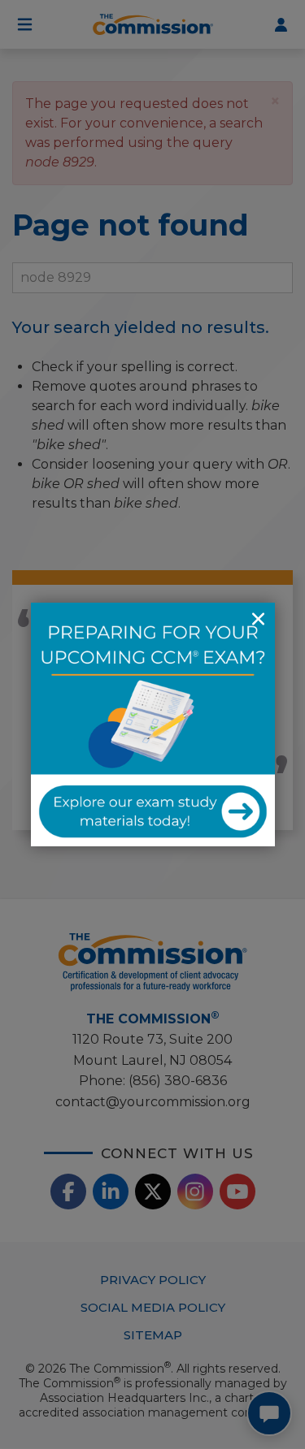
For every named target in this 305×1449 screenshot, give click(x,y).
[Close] (258, 619)
